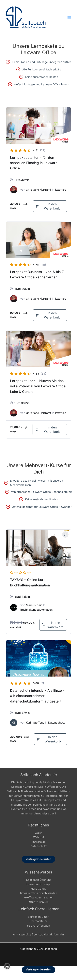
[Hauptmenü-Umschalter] (69, 17)
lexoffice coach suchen (38, 897)
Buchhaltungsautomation (36, 609)
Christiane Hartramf (38, 189)
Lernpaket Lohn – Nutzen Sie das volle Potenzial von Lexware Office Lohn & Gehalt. (38, 386)
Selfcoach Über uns (38, 879)
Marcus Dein (34, 605)
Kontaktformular (54, 934)
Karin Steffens (35, 722)
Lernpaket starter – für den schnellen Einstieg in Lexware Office (33, 162)
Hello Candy (38, 888)
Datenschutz (56, 722)
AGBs (38, 833)
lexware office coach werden (38, 893)
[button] (7, 966)
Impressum (39, 841)
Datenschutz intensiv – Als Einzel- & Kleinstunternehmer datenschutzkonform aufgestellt (37, 695)
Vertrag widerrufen (38, 859)
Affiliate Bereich (38, 902)
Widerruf (38, 837)
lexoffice (60, 189)
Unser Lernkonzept (38, 884)
